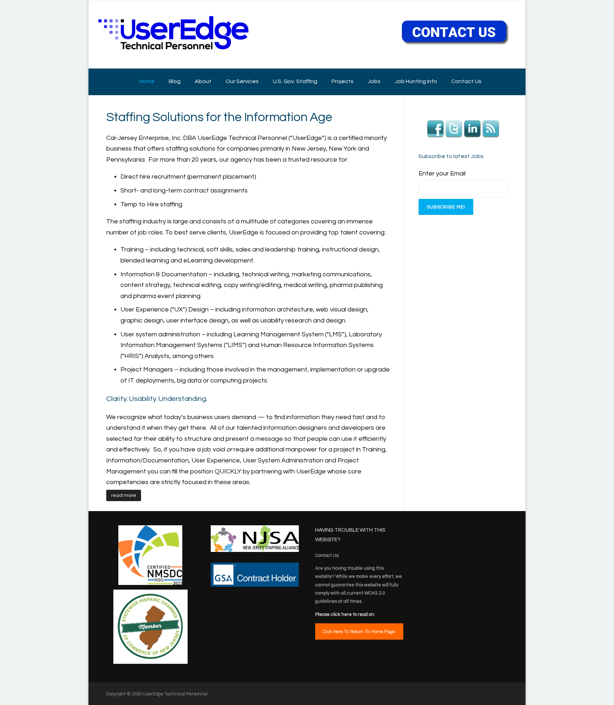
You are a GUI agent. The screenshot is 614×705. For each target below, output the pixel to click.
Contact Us (466, 81)
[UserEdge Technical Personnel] (173, 34)
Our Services (242, 81)
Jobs (374, 81)
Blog (175, 81)
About (203, 81)
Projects (343, 81)
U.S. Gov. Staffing (295, 81)
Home (147, 81)
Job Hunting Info (416, 81)
